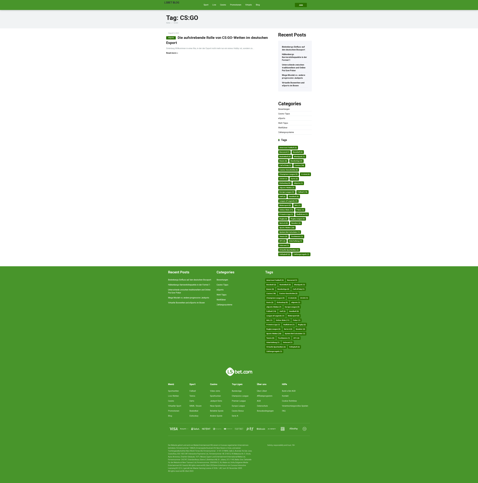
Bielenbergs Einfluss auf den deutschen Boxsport (293, 48)
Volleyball (284, 254)
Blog (258, 5)
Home (168, 23)
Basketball (285, 156)
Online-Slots (286, 210)
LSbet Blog (171, 2)
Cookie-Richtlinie (289, 401)
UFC (282, 241)
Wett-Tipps (283, 123)
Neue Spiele (215, 406)
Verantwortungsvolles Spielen (295, 406)
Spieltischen (215, 396)
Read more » (172, 53)
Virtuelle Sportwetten (289, 250)
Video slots (215, 391)
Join (301, 5)
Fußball (302, 192)
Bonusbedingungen (265, 411)
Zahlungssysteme (286, 132)
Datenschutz (262, 406)
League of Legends (288, 201)
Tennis (283, 236)
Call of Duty (285, 165)
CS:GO (283, 179)
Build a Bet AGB (289, 391)
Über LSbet (262, 391)
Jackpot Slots (216, 401)
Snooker (296, 223)
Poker (300, 210)
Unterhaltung (295, 241)
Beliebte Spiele (216, 411)
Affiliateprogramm (264, 396)
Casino (223, 5)
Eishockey (284, 183)
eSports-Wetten (286, 188)
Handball (294, 196)
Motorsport (285, 205)
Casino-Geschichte (288, 170)
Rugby (283, 219)
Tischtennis (297, 236)
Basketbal (193, 411)
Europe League (238, 406)
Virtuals (248, 5)
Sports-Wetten (286, 228)
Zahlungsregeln (301, 254)
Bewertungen (284, 109)
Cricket (305, 174)
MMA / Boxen (195, 406)
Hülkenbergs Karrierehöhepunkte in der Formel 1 (294, 57)
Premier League (239, 401)
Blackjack (299, 156)
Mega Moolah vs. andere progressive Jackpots (293, 76)
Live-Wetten (173, 396)
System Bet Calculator (289, 232)
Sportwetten (173, 391)
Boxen (283, 161)
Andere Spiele (216, 416)
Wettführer (282, 127)
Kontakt (285, 396)
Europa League (286, 192)
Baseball (298, 152)
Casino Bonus (238, 411)
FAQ (284, 411)
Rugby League (298, 219)
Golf (282, 196)
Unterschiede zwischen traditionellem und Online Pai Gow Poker (293, 68)
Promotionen (235, 5)
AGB (259, 401)
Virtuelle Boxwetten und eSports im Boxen (293, 84)
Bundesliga (296, 161)
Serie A (283, 223)
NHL (297, 205)
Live (214, 5)
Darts (294, 179)
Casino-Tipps (284, 114)
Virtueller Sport (174, 406)
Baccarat (284, 152)
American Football (288, 148)
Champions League (288, 174)
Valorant (284, 245)
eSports (171, 38)
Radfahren (302, 214)
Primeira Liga (286, 214)
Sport (206, 5)
